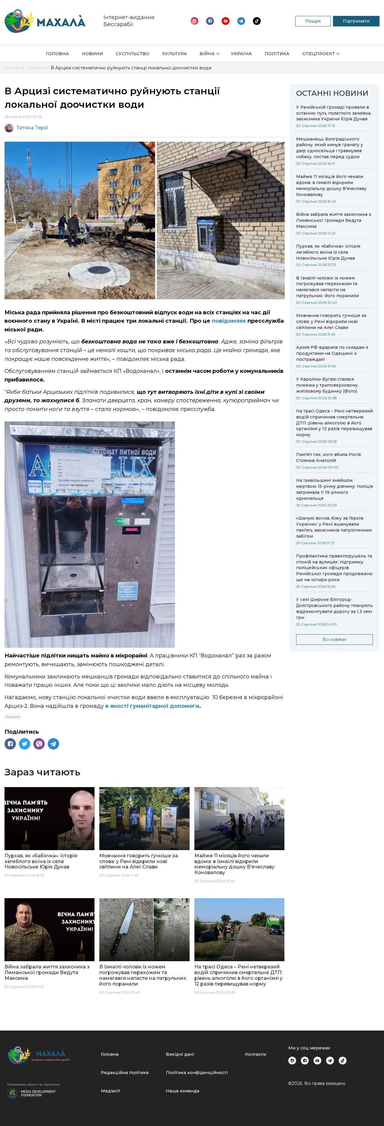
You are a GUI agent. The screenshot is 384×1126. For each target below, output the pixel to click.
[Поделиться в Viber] (39, 744)
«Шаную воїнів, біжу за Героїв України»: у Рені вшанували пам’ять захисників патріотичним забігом (334, 527)
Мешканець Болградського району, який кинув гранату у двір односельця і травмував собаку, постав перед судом (329, 148)
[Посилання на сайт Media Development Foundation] (31, 1093)
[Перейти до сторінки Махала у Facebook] (210, 21)
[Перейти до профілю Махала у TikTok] (342, 1060)
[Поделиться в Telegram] (53, 744)
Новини (92, 53)
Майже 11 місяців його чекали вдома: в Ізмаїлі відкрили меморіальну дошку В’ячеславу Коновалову (331, 185)
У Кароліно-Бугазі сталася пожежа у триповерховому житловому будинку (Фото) (327, 385)
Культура (174, 53)
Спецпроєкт (318, 53)
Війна (207, 53)
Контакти (255, 1054)
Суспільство (132, 53)
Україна (241, 53)
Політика (277, 53)
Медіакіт (110, 1091)
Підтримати (356, 21)
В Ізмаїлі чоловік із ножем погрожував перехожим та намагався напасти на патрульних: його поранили (327, 287)
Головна (57, 53)
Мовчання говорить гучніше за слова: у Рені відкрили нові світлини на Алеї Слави (331, 321)
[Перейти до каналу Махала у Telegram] (257, 21)
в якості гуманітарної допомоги (151, 706)
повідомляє (229, 321)
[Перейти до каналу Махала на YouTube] (241, 21)
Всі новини (334, 639)
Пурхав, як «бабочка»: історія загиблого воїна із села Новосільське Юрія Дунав (328, 252)
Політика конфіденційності (197, 1072)
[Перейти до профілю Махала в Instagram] (194, 21)
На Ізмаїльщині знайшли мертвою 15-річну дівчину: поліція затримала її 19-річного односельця (334, 489)
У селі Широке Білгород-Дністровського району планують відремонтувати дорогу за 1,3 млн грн (334, 608)
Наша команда (182, 1091)
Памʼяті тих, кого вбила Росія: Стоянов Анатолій (329, 457)
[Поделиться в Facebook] (10, 744)
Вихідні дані (180, 1054)
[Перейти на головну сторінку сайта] (45, 21)
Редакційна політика (124, 1072)
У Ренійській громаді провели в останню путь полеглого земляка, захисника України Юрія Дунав (333, 113)
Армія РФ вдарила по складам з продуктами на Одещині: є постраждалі (332, 353)
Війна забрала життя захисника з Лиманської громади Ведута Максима (333, 220)
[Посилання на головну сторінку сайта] (51, 1055)
